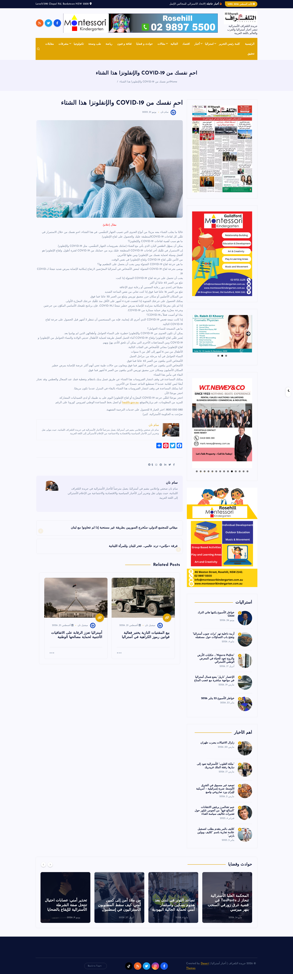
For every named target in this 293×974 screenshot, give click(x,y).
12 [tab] (204, 471)
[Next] (50, 864)
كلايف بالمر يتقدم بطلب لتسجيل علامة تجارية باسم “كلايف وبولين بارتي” (215, 832)
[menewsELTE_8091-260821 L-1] (222, 148)
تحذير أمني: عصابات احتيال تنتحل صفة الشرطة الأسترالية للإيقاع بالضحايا (172, 905)
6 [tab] (228, 471)
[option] (226, 897)
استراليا (209, 44)
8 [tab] (220, 471)
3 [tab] (218, 356)
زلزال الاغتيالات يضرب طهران (217, 742)
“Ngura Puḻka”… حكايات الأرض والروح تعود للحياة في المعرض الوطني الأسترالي (215, 658)
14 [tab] (197, 471)
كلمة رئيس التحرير (229, 44)
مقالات (161, 44)
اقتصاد (186, 44)
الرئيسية (249, 44)
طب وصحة (94, 44)
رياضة (109, 44)
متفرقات (63, 44)
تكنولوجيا (79, 44)
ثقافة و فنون (124, 44)
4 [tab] (236, 471)
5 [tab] (232, 471)
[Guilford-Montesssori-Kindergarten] (222, 253)
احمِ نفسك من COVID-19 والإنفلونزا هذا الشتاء (145, 82)
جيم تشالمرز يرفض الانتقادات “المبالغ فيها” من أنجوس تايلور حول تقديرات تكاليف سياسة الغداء (214, 810)
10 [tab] (212, 471)
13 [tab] (200, 471)
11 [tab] (208, 471)
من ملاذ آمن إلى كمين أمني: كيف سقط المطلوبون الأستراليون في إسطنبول (225, 905)
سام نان (165, 112)
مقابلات (49, 44)
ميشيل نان (150, 625)
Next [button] (248, 333)
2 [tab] (222, 356)
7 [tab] (224, 471)
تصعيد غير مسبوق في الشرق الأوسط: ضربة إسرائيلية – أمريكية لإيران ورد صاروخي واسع (215, 789)
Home (173, 82)
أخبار (197, 44)
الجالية (174, 44)
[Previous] (43, 864)
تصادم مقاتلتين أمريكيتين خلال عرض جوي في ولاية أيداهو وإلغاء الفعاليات (66, 905)
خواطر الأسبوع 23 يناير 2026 (217, 698)
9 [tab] (216, 471)
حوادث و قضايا (144, 44)
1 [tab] (226, 356)
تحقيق (251, 53)
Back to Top (94, 966)
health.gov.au (130, 402)
